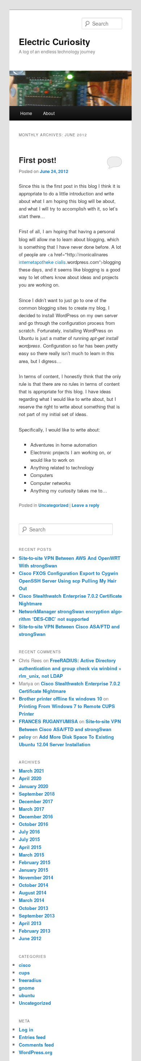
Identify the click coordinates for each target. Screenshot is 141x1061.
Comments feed (36, 1044)
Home (26, 113)
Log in (26, 1029)
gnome (26, 987)
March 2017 (31, 808)
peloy (25, 736)
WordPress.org (35, 1052)
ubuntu (27, 995)
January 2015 (33, 869)
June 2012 (30, 938)
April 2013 (30, 923)
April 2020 (30, 778)
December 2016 (36, 816)
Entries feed (32, 1037)
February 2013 (34, 930)
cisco (25, 964)
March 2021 (31, 770)
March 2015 (31, 854)
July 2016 (29, 831)
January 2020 (33, 786)
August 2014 (32, 892)
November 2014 (36, 877)
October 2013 (33, 908)
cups (24, 972)
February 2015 (34, 862)
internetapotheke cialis (42, 261)
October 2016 (33, 824)
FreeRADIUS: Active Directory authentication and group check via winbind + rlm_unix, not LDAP (70, 668)
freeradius (30, 980)
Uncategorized (53, 505)
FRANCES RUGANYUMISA (48, 721)
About (49, 113)
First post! (37, 159)
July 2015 (29, 839)
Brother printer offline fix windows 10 (60, 698)
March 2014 (31, 900)
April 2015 (30, 847)
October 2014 (33, 884)
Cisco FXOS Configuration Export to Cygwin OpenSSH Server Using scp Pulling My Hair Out (68, 581)
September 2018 (37, 793)
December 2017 (36, 801)
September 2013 (37, 915)
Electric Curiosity (54, 41)
